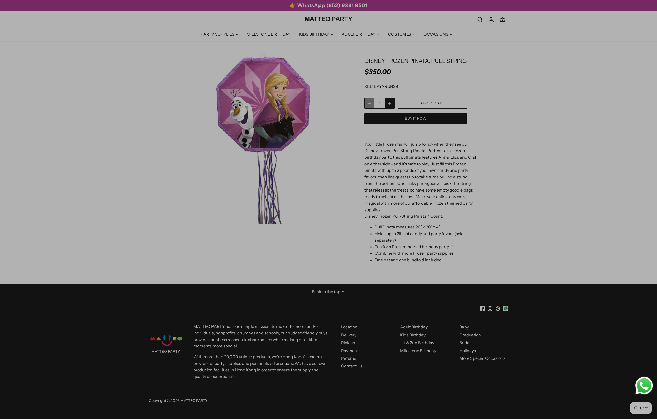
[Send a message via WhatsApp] (644, 385)
